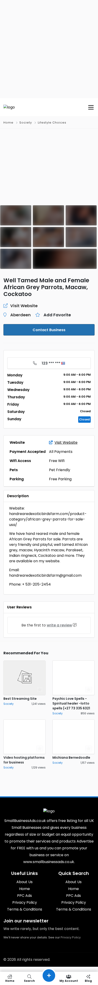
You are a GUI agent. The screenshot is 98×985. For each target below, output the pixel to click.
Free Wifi (56, 460)
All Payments (60, 451)
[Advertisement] (49, 49)
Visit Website (65, 442)
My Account (68, 980)
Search (29, 980)
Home (8, 122)
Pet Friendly (59, 470)
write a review (59, 625)
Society (25, 122)
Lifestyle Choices (52, 122)
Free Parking (60, 479)
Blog (88, 980)
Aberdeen (20, 315)
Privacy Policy (71, 937)
